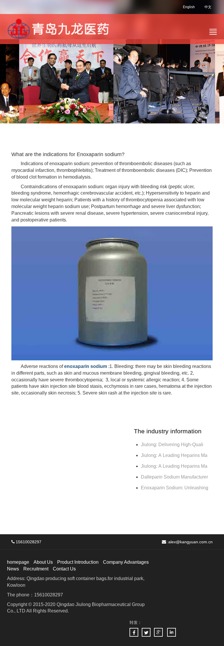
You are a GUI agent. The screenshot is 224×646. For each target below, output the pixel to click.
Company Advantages (126, 562)
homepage (18, 562)
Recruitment (35, 568)
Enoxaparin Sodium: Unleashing (175, 487)
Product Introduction (78, 562)
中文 (207, 7)
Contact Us (64, 568)
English (189, 7)
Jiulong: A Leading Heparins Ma (174, 455)
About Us (43, 562)
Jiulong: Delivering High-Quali (172, 444)
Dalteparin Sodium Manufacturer (174, 476)
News (13, 568)
